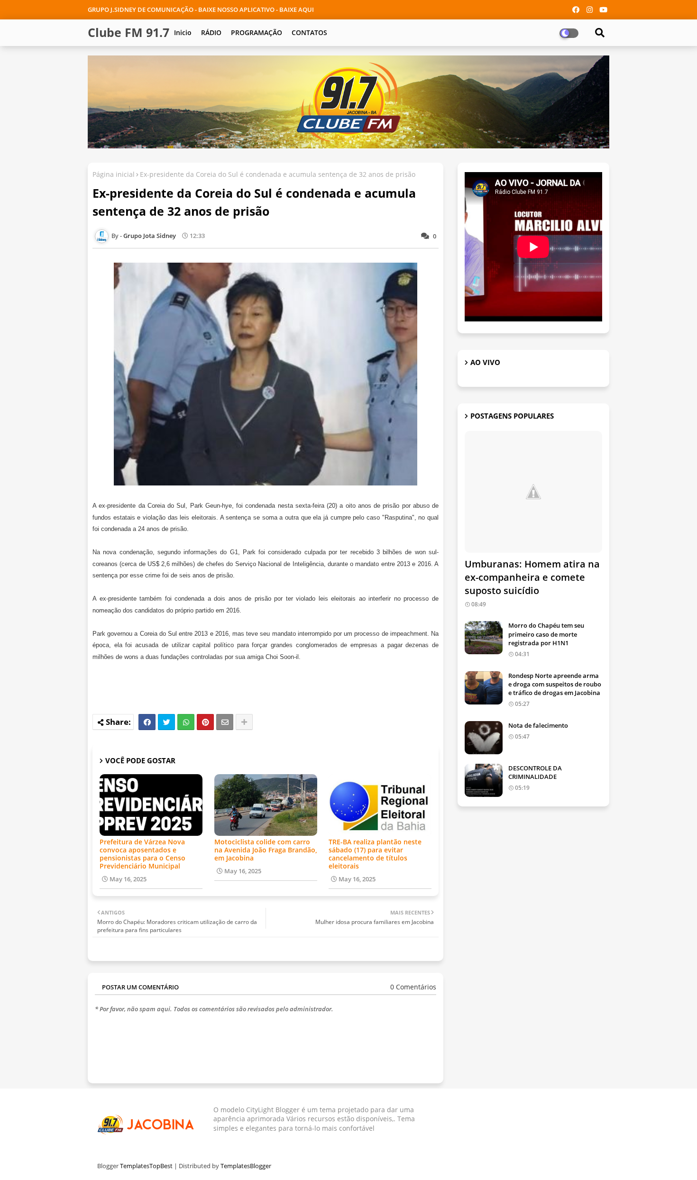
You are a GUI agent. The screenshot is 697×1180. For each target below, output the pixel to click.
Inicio (183, 32)
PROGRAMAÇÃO (256, 32)
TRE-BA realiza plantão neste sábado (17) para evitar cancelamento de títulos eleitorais (375, 854)
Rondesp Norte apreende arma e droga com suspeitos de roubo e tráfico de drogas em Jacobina (554, 684)
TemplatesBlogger (245, 1166)
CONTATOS (309, 32)
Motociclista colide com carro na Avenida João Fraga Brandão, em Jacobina (265, 850)
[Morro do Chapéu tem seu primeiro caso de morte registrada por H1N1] (484, 637)
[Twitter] (166, 722)
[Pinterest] (205, 722)
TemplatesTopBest (146, 1166)
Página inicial (113, 174)
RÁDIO (211, 32)
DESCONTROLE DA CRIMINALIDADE (535, 772)
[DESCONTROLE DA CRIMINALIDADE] (484, 780)
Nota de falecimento (538, 725)
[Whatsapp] (185, 722)
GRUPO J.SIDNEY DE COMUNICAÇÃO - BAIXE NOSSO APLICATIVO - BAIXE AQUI (201, 9)
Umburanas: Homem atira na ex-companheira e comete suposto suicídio (532, 577)
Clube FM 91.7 (128, 32)
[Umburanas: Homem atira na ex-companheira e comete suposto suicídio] (533, 492)
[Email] (224, 722)
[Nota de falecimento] (484, 737)
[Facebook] (147, 722)
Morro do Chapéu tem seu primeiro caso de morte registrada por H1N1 (546, 634)
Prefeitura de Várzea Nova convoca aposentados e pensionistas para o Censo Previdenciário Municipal (142, 854)
